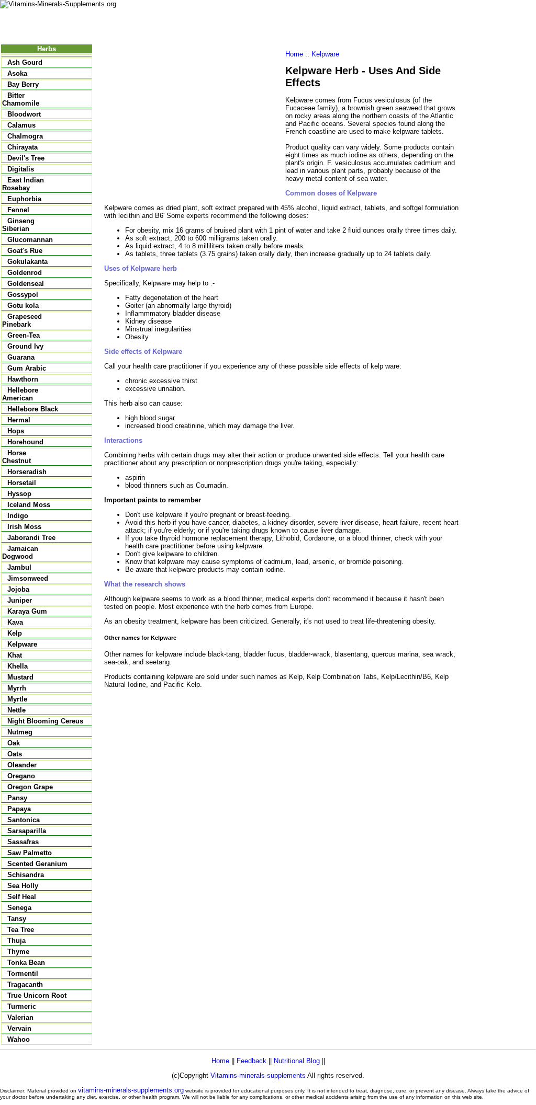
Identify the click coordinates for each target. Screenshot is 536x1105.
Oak (13, 743)
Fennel (18, 210)
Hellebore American (20, 394)
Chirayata (22, 147)
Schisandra (25, 875)
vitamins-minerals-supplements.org (131, 1090)
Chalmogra (25, 136)
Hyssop (19, 494)
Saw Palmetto (29, 853)
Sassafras (23, 842)
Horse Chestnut (16, 457)
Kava (15, 622)
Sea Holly (22, 886)
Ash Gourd (24, 62)
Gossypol (22, 294)
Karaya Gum (27, 611)
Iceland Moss (28, 505)
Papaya (19, 809)
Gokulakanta (27, 262)
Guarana (21, 357)
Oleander (22, 765)
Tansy (16, 919)
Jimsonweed (27, 578)
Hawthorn (22, 379)
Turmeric (21, 1006)
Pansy (17, 798)
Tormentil (22, 973)
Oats (14, 754)
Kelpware (22, 644)
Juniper (19, 600)
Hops (15, 431)
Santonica (23, 820)
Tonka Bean (26, 962)
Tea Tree (20, 930)
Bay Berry (23, 84)
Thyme (18, 952)
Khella (17, 666)
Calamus (21, 125)
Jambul (19, 567)
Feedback (251, 1061)
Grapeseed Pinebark (22, 320)
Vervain (19, 1028)
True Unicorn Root (36, 995)
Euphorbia (24, 199)
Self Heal (21, 897)
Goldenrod (24, 273)
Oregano (21, 776)
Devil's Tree (25, 158)
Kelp (14, 633)
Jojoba (18, 589)
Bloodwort (24, 114)
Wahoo (18, 1039)
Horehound (25, 442)
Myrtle (17, 699)
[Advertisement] (192, 123)
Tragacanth (25, 984)
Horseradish (27, 472)
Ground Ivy (25, 346)
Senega (19, 908)
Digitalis (20, 169)
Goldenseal (25, 283)
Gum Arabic (26, 368)
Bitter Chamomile (20, 99)
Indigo (17, 516)
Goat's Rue (24, 251)
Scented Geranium (37, 864)
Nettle (16, 710)
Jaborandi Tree (31, 538)
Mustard (20, 677)
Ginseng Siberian (18, 225)
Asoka (17, 73)
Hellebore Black (32, 409)
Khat (14, 655)
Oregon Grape (30, 787)
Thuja (16, 941)
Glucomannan (30, 240)
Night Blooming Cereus (45, 721)
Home (294, 54)
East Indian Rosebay (23, 184)
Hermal (18, 420)
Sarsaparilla (26, 831)
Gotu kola (23, 305)
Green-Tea (23, 335)
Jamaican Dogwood (20, 552)
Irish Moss (24, 527)
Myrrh (16, 688)
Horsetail (21, 483)
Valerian (20, 1017)
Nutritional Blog (297, 1061)
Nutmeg (19, 732)
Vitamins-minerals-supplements (258, 1075)
